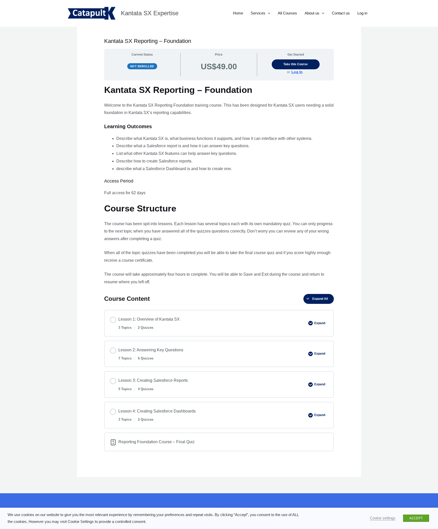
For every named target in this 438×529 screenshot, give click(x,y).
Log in (362, 13)
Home (238, 13)
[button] (267, 13)
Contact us (341, 13)
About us (312, 13)
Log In (297, 72)
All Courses (287, 13)
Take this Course (295, 64)
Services (258, 13)
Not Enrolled (142, 66)
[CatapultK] (91, 13)
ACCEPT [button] (416, 518)
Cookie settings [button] (382, 518)
